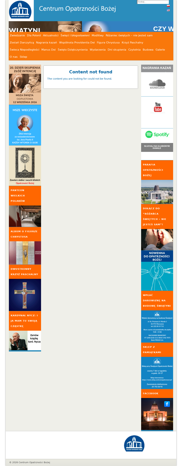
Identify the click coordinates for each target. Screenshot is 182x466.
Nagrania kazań (46, 42)
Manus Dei (48, 49)
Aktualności (50, 35)
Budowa (148, 49)
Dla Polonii (34, 35)
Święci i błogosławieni (75, 35)
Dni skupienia (117, 49)
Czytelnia (134, 49)
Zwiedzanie (17, 35)
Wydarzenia (98, 49)
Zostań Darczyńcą (22, 42)
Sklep (23, 56)
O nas (14, 56)
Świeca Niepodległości (24, 49)
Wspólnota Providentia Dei (77, 42)
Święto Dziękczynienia (73, 49)
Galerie (160, 49)
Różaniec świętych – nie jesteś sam (129, 35)
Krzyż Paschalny (132, 42)
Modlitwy (98, 35)
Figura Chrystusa (108, 42)
